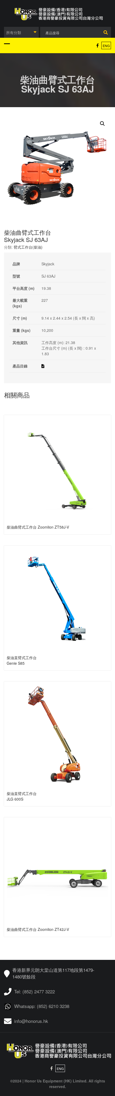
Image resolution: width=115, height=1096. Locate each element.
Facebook (97, 45)
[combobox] (21, 32)
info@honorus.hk (31, 1021)
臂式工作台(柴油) (28, 247)
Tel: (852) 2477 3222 (34, 991)
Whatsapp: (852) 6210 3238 (41, 1006)
